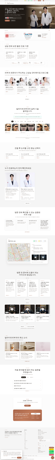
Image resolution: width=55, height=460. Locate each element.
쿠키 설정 (36, 455)
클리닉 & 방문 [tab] (23, 377)
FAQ (25, 444)
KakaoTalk (39, 448)
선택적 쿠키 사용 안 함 (14, 457)
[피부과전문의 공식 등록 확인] (8, 18)
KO (43, 0)
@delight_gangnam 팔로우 (31, 326)
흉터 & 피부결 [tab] (29, 121)
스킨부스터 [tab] (21, 121)
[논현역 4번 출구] (35, 257)
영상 (25, 443)
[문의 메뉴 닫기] (52, 457)
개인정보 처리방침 (30, 455)
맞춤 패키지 (25, 440)
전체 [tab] (12, 121)
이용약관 (33, 455)
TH (48, 0)
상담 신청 (40, 0)
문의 (25, 439)
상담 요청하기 (7, 20)
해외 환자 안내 (26, 448)
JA (44, 0)
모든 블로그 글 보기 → (27, 361)
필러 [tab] (42, 121)
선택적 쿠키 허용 (19, 457)
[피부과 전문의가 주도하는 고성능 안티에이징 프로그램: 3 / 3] (28, 96)
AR (47, 0)
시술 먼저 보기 (13, 20)
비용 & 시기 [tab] (31, 377)
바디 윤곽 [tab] (37, 121)
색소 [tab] (18, 121)
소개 (25, 436)
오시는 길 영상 (7, 437)
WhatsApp (39, 450)
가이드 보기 (7, 295)
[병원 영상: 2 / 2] (50, 314)
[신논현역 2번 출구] (43, 257)
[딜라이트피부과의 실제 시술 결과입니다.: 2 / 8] (50, 130)
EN (42, 0)
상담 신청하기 (27, 405)
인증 (49, 30)
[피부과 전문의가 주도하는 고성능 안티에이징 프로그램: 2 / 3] (50, 87)
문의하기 (36, 413)
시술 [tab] (27, 377)
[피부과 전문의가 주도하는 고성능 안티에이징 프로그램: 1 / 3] (26, 96)
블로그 (25, 447)
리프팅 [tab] (15, 121)
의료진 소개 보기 (27, 203)
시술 (25, 432)
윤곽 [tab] (39, 121)
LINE (38, 449)
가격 (25, 435)
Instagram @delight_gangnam (41, 451)
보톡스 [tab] (33, 121)
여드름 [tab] (25, 121)
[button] (17, 248)
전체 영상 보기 (22, 326)
